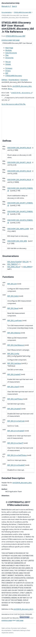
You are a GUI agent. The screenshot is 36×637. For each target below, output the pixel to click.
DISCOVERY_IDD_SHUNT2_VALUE (19, 171)
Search (14, 6)
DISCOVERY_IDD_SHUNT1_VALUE (19, 162)
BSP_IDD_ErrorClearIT (15, 443)
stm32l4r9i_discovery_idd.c (22, 86)
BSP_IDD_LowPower (14, 320)
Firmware (8, 68)
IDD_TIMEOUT (12, 264)
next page (15, 40)
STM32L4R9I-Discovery (13, 76)
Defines (4, 80)
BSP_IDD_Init (12, 284)
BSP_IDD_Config (13, 354)
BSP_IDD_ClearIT (13, 387)
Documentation (7, 12)
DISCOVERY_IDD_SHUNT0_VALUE (19, 148)
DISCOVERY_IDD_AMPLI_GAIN (18, 229)
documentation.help (10, 3)
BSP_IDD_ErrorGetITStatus (17, 455)
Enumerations (14, 80)
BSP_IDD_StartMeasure (15, 345)
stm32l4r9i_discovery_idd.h (23, 609)
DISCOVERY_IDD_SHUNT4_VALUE (19, 180)
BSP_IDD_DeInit (13, 296)
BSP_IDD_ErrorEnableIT (15, 431)
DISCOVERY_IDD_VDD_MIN (17, 241)
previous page (7, 40)
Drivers (8, 71)
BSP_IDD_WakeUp (13, 333)
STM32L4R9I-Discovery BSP (22, 12)
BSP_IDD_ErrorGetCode (15, 421)
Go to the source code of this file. (14, 104)
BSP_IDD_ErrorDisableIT (16, 465)
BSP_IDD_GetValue (14, 363)
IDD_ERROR (27, 267)
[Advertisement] (18, 123)
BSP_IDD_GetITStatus (15, 399)
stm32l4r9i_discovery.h (21, 93)
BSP (6, 73)
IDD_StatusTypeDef (14, 262)
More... (10, 89)
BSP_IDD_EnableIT (14, 374)
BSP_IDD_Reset (12, 308)
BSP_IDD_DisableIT (14, 409)
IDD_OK (26, 262)
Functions (24, 80)
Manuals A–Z (6, 6)
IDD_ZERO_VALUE (13, 267)
